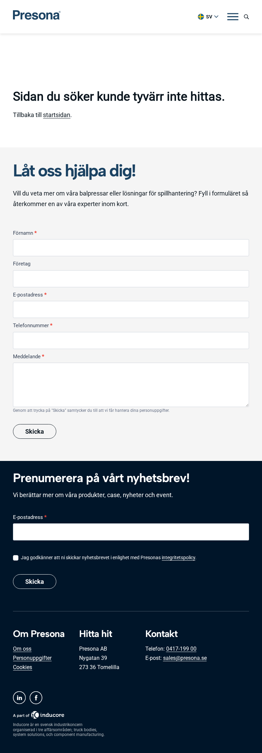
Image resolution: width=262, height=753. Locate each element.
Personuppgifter (32, 658)
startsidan (56, 114)
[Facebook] (35, 697)
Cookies (22, 667)
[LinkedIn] (19, 697)
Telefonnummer (32, 325)
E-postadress (29, 295)
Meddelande (28, 356)
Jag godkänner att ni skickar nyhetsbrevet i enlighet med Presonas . (108, 557)
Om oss (22, 649)
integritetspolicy (178, 557)
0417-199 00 (181, 649)
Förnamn (25, 233)
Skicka (34, 431)
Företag (21, 264)
